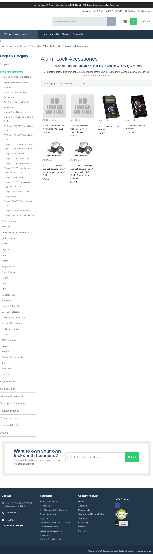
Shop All (65, 34)
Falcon (5, 261)
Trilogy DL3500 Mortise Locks (18, 163)
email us (105, 75)
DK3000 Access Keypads (15, 92)
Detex (4, 243)
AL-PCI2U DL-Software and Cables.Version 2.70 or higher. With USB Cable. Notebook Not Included (82, 171)
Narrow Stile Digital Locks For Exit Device (20, 119)
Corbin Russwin (9, 238)
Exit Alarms (9, 97)
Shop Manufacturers (11, 72)
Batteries (8, 87)
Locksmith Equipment (11, 396)
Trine (4, 363)
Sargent (5, 351)
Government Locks (49, 526)
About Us (54, 34)
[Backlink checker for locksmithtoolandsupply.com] (121, 523)
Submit (132, 457)
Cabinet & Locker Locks (51, 539)
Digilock (5, 249)
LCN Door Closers (10, 312)
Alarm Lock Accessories (16, 82)
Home (44, 34)
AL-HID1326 (49, 120)
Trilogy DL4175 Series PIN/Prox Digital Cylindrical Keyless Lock (18, 146)
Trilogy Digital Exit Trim (14, 153)
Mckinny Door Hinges (12, 323)
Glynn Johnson (9, 272)
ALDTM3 (103, 120)
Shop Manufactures (49, 501)
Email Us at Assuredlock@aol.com (103, 5)
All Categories (17, 34)
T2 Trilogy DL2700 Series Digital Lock (19, 128)
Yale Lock (6, 368)
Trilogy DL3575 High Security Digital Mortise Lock (17, 170)
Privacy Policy (84, 510)
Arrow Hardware (9, 221)
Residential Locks (9, 418)
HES (4, 283)
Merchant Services (121, 520)
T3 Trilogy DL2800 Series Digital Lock (19, 137)
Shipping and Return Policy (91, 514)
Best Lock (6, 226)
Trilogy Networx (11, 196)
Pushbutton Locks (48, 514)
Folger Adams (8, 266)
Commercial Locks (10, 425)
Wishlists (82, 526)
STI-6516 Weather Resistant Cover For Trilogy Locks (79, 128)
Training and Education (12, 403)
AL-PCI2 (47, 160)
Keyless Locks (7, 381)
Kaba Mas (6, 300)
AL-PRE (130, 119)
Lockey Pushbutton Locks (14, 317)
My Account (146, 11)
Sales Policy (84, 531)
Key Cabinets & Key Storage (53, 510)
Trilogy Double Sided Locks (16, 191)
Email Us (10, 520)
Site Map (82, 518)
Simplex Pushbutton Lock (14, 357)
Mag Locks (9, 107)
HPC (4, 289)
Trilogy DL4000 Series (14, 177)
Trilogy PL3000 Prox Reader (17, 210)
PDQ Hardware (9, 340)
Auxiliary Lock (7, 389)
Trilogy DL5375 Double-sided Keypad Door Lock (17, 184)
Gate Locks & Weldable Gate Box (56, 522)
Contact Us (77, 34)
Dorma (5, 255)
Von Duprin (7, 374)
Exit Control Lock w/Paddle (16, 102)
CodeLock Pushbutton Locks (15, 232)
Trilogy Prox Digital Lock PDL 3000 (20, 215)
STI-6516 (75, 120)
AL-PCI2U (75, 160)
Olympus (6, 334)
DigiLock (44, 518)
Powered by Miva (143, 551)
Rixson (5, 346)
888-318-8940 (90, 75)
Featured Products (10, 411)
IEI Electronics (8, 295)
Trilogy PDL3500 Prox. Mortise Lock (18, 203)
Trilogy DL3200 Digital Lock (16, 158)
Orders (131, 11)
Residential (45, 535)
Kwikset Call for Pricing (12, 306)
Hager (5, 278)
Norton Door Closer (11, 329)
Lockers (4, 432)
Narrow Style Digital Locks (16, 112)
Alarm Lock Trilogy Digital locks (16, 77)
